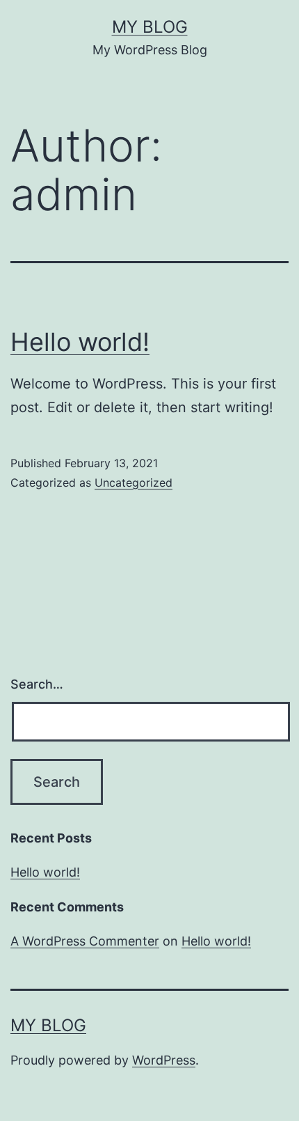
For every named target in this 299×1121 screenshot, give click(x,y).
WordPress (163, 1060)
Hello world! (80, 342)
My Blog (150, 27)
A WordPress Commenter (84, 941)
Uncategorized (133, 482)
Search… (36, 684)
